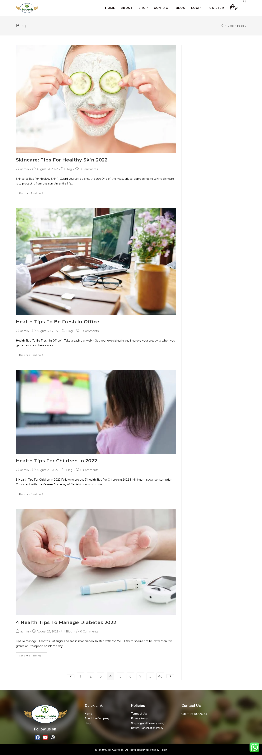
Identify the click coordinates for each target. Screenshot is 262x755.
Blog (69, 169)
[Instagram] (52, 737)
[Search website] (245, 1)
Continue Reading (30, 193)
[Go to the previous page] (70, 676)
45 (160, 676)
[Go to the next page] (170, 676)
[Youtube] (45, 737)
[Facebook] (37, 737)
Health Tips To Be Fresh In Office (57, 321)
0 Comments (89, 169)
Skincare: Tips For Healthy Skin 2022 (62, 160)
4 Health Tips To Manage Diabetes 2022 (66, 622)
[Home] (223, 25)
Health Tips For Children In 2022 (56, 461)
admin (24, 169)
